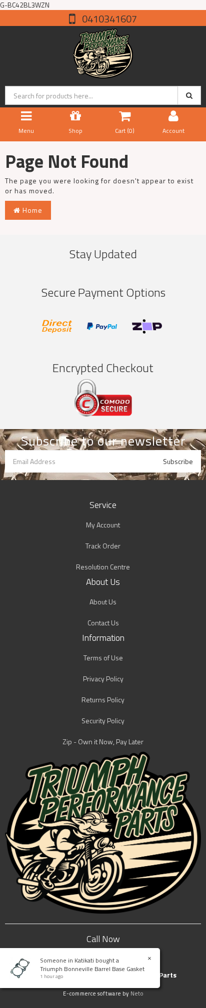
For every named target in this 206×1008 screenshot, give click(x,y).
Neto (137, 994)
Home (31, 210)
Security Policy (103, 720)
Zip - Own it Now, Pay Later (103, 741)
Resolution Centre (103, 566)
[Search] (189, 95)
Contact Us (103, 622)
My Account (103, 524)
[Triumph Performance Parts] (103, 51)
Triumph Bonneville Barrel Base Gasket (92, 969)
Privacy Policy (103, 678)
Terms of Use (103, 657)
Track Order (103, 545)
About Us (103, 601)
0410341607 (108, 18)
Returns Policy (103, 699)
